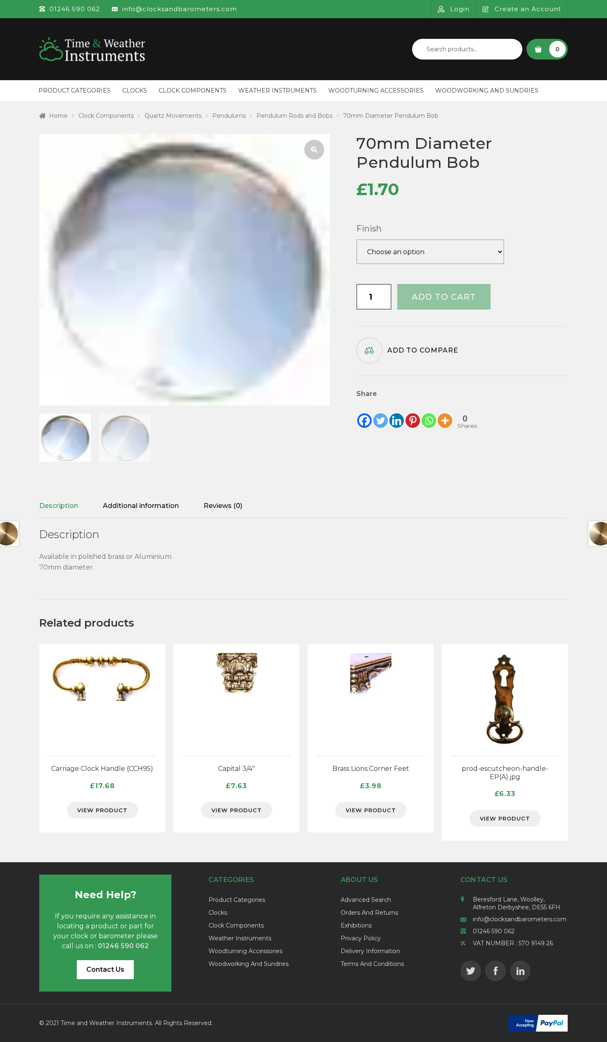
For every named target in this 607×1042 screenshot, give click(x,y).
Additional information (141, 506)
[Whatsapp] (429, 414)
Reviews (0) (223, 506)
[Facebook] (364, 414)
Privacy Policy (361, 938)
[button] (314, 150)
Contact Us (105, 969)
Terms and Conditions (372, 964)
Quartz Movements (173, 115)
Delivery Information (370, 951)
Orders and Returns (369, 912)
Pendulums (229, 115)
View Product (102, 810)
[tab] (58, 506)
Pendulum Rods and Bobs (294, 115)
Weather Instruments (277, 90)
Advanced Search (366, 900)
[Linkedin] (396, 414)
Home (58, 115)
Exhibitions (356, 925)
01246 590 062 (494, 931)
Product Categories (74, 90)
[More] (445, 414)
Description (58, 506)
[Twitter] (380, 414)
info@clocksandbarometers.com (520, 919)
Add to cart (444, 297)
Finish (369, 229)
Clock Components (193, 90)
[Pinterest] (412, 414)
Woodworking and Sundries (486, 90)
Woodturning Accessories (376, 90)
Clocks (134, 90)
